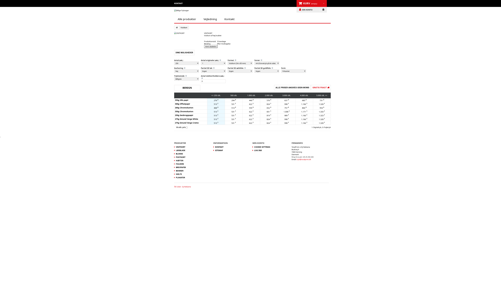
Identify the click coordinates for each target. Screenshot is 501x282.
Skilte (179, 174)
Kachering (178, 68)
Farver (257, 60)
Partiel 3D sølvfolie (235, 68)
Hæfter (179, 160)
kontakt (178, 3)
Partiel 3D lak (206, 68)
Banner (179, 170)
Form (283, 68)
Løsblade (180, 150)
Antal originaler (207, 60)
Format (231, 60)
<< (212, 95)
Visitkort (184, 28)
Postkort (180, 157)
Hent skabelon (210, 46)
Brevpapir (181, 167)
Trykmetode (179, 76)
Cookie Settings (262, 147)
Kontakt (229, 19)
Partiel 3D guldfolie (262, 68)
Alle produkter (187, 19)
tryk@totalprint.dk (304, 159)
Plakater (180, 177)
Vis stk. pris (181, 127)
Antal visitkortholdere (210, 76)
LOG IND (323, 10)
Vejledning (210, 19)
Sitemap (219, 150)
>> (326, 95)
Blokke (179, 153)
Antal (176, 60)
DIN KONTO (307, 9)
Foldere (180, 164)
